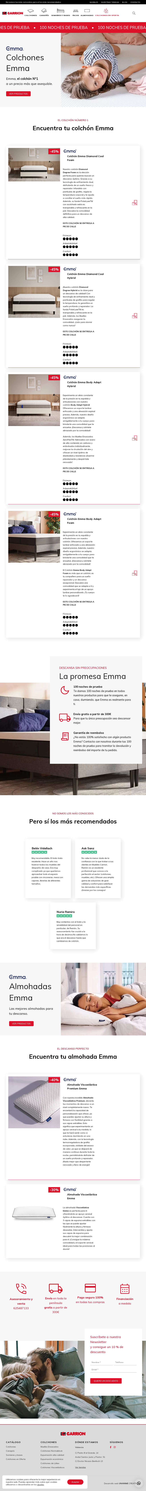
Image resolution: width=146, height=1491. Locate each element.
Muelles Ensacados (49, 1446)
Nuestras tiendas (110, 2)
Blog (124, 2)
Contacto (135, 2)
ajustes (40, 1484)
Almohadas (87, 15)
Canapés (44, 15)
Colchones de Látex (50, 1463)
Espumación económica (52, 1459)
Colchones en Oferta (107, 15)
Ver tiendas (80, 1467)
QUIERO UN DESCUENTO (106, 1381)
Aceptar (75, 1482)
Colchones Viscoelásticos (52, 1467)
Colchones (31, 15)
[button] (139, 1483)
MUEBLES (94, 2)
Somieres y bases (60, 15)
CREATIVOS (129, 1483)
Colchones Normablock (51, 1451)
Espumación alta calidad (52, 1455)
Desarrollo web (111, 1483)
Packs (76, 15)
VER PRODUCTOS (18, 93)
